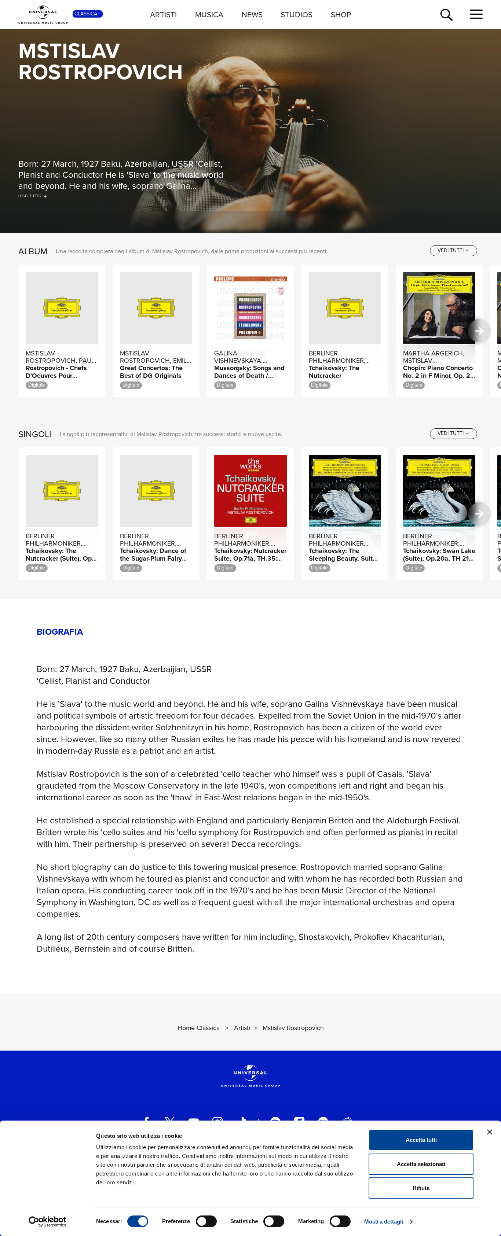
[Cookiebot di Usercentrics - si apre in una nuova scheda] (47, 1221)
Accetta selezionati (421, 1164)
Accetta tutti (421, 1140)
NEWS (252, 14)
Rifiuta (421, 1188)
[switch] (206, 1221)
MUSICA (209, 14)
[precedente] (21, 331)
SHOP (341, 14)
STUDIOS (296, 14)
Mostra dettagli (383, 1221)
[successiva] (479, 331)
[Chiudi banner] (489, 1131)
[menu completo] (476, 14)
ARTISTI (163, 14)
